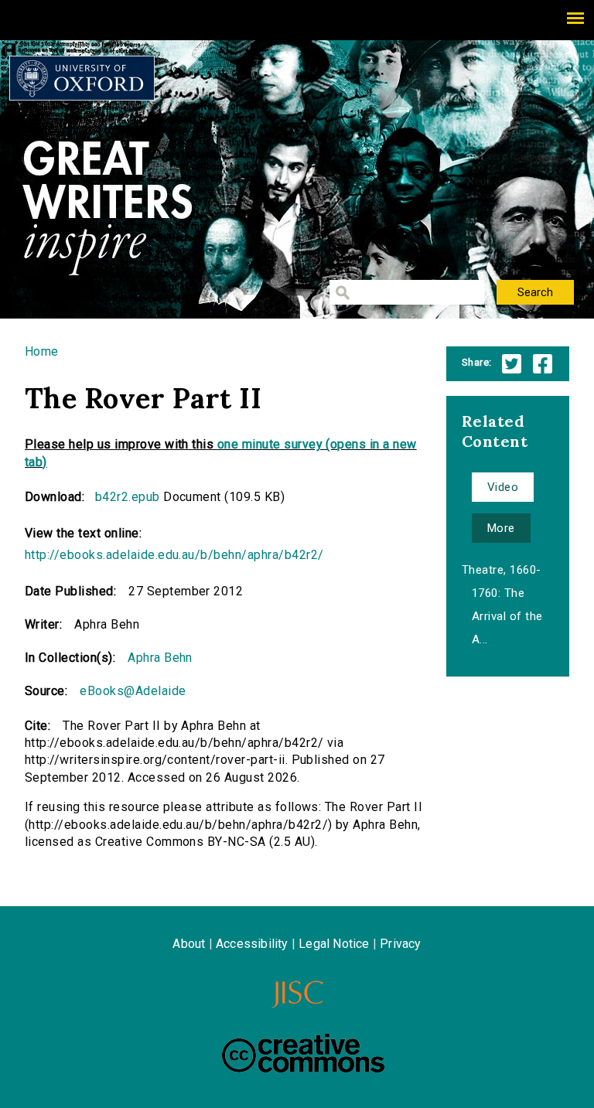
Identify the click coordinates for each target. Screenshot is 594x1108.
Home (42, 351)
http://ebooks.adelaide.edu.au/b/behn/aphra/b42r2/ (174, 554)
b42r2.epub (127, 496)
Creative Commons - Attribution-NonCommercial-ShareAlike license (303, 1053)
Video (502, 487)
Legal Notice (334, 943)
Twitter (511, 363)
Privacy (400, 943)
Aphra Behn (160, 657)
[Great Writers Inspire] (82, 78)
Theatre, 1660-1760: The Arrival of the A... (502, 604)
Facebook (542, 363)
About (188, 943)
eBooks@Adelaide (133, 691)
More (501, 528)
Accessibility (252, 943)
